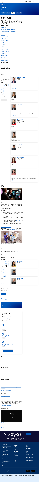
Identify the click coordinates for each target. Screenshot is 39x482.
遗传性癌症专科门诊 (5, 58)
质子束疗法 (18, 220)
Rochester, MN (4, 76)
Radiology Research (4, 64)
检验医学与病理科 (4, 49)
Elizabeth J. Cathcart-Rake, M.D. (21, 92)
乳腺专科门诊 (3, 27)
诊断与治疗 (8, 12)
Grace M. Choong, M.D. (20, 119)
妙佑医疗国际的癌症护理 (5, 36)
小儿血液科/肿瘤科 (4, 40)
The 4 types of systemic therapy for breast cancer (8, 383)
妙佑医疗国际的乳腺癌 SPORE (14, 229)
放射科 (2, 42)
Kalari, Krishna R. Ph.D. (20, 261)
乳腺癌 (3, 7)
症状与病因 (3, 12)
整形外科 (3, 46)
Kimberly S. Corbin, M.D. (20, 157)
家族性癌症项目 (4, 38)
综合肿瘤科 (3, 53)
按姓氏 (2, 82)
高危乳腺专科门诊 (4, 60)
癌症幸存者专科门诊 (5, 51)
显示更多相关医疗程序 (4, 375)
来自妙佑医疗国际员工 (4, 288)
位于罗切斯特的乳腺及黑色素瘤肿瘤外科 (8, 31)
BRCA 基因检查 (3, 369)
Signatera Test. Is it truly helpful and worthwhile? (7, 345)
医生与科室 (13, 12)
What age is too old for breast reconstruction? (6, 327)
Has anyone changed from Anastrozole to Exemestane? (6, 336)
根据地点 (2, 74)
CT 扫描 (2, 371)
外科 (2, 33)
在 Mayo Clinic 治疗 (19, 12)
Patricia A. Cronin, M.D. (20, 169)
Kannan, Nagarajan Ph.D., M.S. (21, 269)
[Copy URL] (16, 415)
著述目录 (17, 251)
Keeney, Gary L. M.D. (20, 278)
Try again (12, 417)
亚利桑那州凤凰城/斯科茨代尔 (6, 80)
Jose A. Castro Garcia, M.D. (21, 77)
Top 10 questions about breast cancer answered (8, 381)
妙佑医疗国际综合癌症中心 (6, 227)
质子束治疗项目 (4, 57)
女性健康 (3, 35)
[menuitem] (3, 13)
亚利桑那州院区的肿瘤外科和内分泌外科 (8, 29)
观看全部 (2, 283)
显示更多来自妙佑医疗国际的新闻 (6, 390)
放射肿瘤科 (3, 44)
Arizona (2, 279)
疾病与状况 (3, 4)
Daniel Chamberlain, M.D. (20, 104)
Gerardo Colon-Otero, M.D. (21, 144)
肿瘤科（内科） (4, 55)
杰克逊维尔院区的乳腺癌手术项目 (7, 47)
